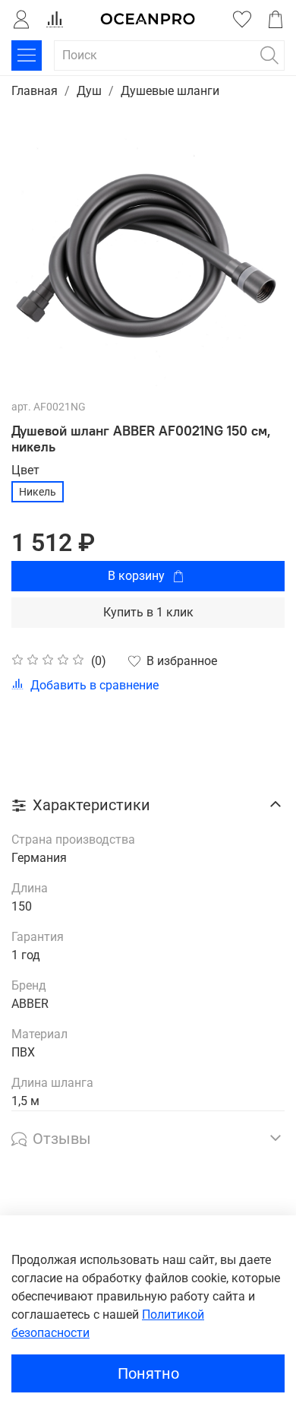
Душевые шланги (170, 91)
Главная (34, 91)
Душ (89, 91)
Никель (37, 492)
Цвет (25, 470)
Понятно (148, 1373)
